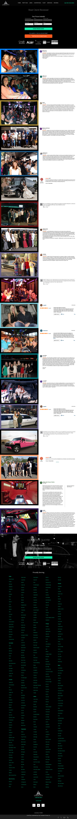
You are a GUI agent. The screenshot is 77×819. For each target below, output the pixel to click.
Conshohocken (23, 784)
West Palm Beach (61, 783)
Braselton (35, 716)
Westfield (22, 720)
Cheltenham (23, 774)
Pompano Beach (60, 765)
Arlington (10, 594)
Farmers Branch (11, 621)
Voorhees (35, 677)
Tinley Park (47, 646)
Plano (10, 596)
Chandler (59, 591)
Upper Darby (23, 744)
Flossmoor (47, 689)
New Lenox (47, 741)
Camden (22, 746)
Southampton (23, 705)
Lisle (46, 729)
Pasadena (10, 699)
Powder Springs (48, 584)
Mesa (59, 596)
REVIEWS (56, 2)
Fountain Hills (60, 626)
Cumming (35, 734)
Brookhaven (35, 719)
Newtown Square (36, 647)
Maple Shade (35, 622)
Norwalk (22, 667)
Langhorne (35, 612)
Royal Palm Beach (61, 768)
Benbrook (10, 650)
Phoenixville (35, 657)
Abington (22, 754)
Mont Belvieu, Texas (12, 747)
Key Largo (59, 733)
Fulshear (10, 722)
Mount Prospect (48, 739)
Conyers (34, 729)
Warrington (35, 682)
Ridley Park (35, 667)
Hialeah (59, 680)
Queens (10, 784)
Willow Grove (35, 690)
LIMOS (30, 2)
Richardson (11, 634)
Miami (59, 665)
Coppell (10, 619)
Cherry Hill (23, 734)
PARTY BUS (25, 2)
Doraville (34, 741)
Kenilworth (47, 714)
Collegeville (23, 779)
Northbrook (47, 636)
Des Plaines (48, 676)
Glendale (59, 598)
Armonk (22, 597)
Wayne (22, 731)
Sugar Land (11, 682)
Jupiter (59, 725)
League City (11, 692)
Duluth (34, 749)
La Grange (47, 716)
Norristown (35, 652)
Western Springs (48, 782)
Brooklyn (10, 781)
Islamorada (60, 723)
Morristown (23, 657)
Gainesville (35, 759)
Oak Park (47, 746)
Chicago (47, 623)
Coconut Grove (60, 703)
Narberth (34, 640)
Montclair (22, 655)
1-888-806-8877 (38, 797)
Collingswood (23, 782)
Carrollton (10, 614)
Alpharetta (35, 701)
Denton (10, 606)
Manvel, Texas (11, 740)
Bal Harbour (60, 693)
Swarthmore (35, 672)
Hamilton (35, 597)
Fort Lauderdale (60, 670)
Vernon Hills (48, 779)
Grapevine (10, 586)
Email (35, 18)
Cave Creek (60, 621)
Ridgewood (23, 685)
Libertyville (47, 724)
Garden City (23, 625)
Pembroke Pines (60, 690)
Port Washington (24, 677)
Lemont (47, 721)
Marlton (34, 625)
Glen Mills (35, 589)
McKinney (10, 631)
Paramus (22, 672)
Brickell (59, 698)
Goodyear (59, 631)
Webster (10, 772)
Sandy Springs (48, 587)
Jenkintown (35, 607)
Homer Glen (48, 709)
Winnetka (59, 579)
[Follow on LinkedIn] (38, 805)
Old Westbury (23, 670)
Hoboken (22, 592)
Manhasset (23, 650)
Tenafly (22, 717)
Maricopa (59, 636)
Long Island (23, 579)
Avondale (59, 613)
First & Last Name (28, 18)
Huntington (23, 637)
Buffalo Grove (48, 664)
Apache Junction (61, 608)
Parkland (59, 758)
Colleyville (10, 589)
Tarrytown (23, 715)
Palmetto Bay (60, 755)
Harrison (22, 632)
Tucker (47, 607)
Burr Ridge (47, 666)
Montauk (22, 652)
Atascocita (10, 702)
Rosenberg (11, 757)
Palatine (47, 754)
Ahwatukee (60, 603)
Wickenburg (60, 661)
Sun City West (60, 651)
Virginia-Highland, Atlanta (50, 617)
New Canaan (23, 662)
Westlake (10, 675)
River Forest (48, 759)
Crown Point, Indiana (49, 671)
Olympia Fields (48, 749)
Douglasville (35, 744)
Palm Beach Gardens (61, 750)
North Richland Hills (12, 663)
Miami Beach (60, 745)
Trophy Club (11, 673)
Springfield (35, 670)
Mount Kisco (23, 660)
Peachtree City (48, 582)
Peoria (59, 641)
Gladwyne (35, 587)
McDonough (35, 782)
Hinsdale (47, 626)
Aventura (59, 678)
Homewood (48, 711)
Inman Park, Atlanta (36, 769)
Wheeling (47, 787)
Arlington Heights (48, 654)
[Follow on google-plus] (64, 817)
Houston (10, 679)
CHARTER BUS (37, 2)
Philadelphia (23, 729)
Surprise (59, 659)
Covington (35, 731)
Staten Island (23, 577)
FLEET (44, 2)
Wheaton (47, 784)
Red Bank (22, 682)
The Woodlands (11, 684)
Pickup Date (27, 22)
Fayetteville (35, 754)
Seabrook (10, 760)
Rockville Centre (24, 687)
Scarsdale (22, 697)
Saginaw (10, 665)
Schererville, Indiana (49, 769)
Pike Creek (35, 660)
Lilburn (34, 779)
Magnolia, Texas (11, 737)
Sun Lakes (59, 656)
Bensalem (23, 749)
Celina (10, 616)
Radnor (34, 665)
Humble (10, 727)
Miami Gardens (60, 685)
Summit (22, 710)
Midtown (34, 784)
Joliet (46, 641)
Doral (59, 715)
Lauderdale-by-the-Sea (62, 740)
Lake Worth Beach (61, 738)
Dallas (10, 576)
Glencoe (47, 699)
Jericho (22, 640)
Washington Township (37, 685)
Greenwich (23, 630)
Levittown (35, 617)
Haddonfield (35, 594)
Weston (59, 675)
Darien (22, 612)
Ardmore (22, 759)
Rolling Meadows (48, 764)
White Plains (23, 725)
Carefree (59, 618)
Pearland (10, 689)
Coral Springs (60, 705)
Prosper (10, 581)
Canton (34, 724)
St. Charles (47, 774)
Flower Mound (11, 579)
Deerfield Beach (60, 710)
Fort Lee (22, 622)
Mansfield (10, 660)
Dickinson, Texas (12, 717)
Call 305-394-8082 (69, 3)
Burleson (10, 653)
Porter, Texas (11, 752)
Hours (44, 22)
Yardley (34, 692)
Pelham (22, 675)
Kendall (59, 728)
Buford (34, 721)
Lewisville (10, 629)
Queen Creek (60, 593)
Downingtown (35, 577)
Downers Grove (48, 679)
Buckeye (59, 616)
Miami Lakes (60, 748)
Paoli (34, 655)
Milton (34, 787)
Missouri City (11, 745)
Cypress (10, 694)
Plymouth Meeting (36, 662)
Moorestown (35, 635)
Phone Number (46, 18)
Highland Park (11, 626)
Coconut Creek (60, 700)
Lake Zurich (48, 719)
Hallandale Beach (61, 718)
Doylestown (23, 739)
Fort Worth (11, 643)
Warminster (35, 680)
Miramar (59, 683)
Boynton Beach (60, 695)
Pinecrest (59, 760)
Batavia (47, 659)
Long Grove (47, 734)
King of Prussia (23, 736)
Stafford (10, 765)
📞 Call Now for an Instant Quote (38, 36)
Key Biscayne (60, 730)
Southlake (10, 670)
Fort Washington (36, 584)
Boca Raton (60, 673)
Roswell (34, 704)
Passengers (36, 22)
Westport (22, 722)
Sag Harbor (23, 695)
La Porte (10, 735)
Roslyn (22, 690)
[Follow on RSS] (67, 817)
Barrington (47, 656)
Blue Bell (22, 764)
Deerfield (47, 674)
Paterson (22, 587)
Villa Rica (47, 612)
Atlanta (34, 696)
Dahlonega (35, 736)
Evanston (47, 686)
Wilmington (23, 751)
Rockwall (10, 584)
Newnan (47, 577)
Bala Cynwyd (23, 741)
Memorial (10, 742)
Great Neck (23, 627)
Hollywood (59, 688)
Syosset (22, 712)
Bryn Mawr (23, 769)
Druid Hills (35, 746)
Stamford (22, 707)
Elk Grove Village (48, 681)
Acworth (34, 711)
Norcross (47, 579)
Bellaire (10, 707)
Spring (10, 697)
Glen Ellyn (47, 696)
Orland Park (48, 751)
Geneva (47, 694)
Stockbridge (48, 597)
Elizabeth (22, 589)
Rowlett (10, 636)
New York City (11, 778)
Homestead (60, 720)
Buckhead (35, 706)
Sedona (59, 649)
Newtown (35, 650)
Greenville (35, 592)
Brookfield (47, 661)
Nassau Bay (11, 750)
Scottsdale (59, 586)
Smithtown (23, 702)
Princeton (22, 680)
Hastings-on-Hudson (24, 635)
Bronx (10, 786)
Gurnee (47, 704)
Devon (22, 787)
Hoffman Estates (48, 706)
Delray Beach (60, 713)
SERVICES (49, 2)
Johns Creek (35, 699)
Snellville (47, 594)
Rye (21, 692)
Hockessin (35, 602)
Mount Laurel (35, 637)
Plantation (59, 763)
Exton (34, 582)
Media (34, 630)
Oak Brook (47, 744)
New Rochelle (23, 665)
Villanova (35, 675)
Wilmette (59, 577)
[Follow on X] (43, 805)
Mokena (47, 736)
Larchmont (23, 642)
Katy (9, 687)
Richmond (10, 755)
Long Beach (23, 645)
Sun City (59, 654)
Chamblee (35, 726)
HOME (19, 2)
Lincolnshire (48, 726)
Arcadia (59, 611)
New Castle (35, 642)
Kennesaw (35, 774)
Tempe (59, 601)
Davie (59, 708)
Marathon (59, 743)
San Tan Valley (60, 646)
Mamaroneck (23, 647)
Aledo (10, 645)
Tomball (10, 770)
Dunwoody (35, 751)
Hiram (34, 764)
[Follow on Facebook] (33, 805)
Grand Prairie (11, 624)
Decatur (34, 739)
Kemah (10, 730)
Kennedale (11, 668)
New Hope (35, 645)
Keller (10, 591)
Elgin (46, 649)
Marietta (34, 709)
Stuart (59, 773)
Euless (10, 655)
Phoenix (59, 583)
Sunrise (59, 778)
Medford (34, 627)
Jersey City (23, 584)
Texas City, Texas (12, 767)
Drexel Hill (35, 579)
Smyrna (47, 592)
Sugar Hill (47, 602)
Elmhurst (47, 684)
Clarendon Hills (48, 669)
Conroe (10, 712)
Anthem (59, 606)
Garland (10, 601)
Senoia (47, 589)
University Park (11, 639)
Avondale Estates (36, 714)
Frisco (10, 599)
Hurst (10, 658)
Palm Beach (60, 753)
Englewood (23, 617)
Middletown (35, 632)
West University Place (12, 775)
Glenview (47, 701)
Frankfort (47, 691)
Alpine (22, 594)
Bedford (10, 648)
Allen (10, 611)
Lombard (47, 731)
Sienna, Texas (11, 762)
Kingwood (10, 732)
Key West (59, 735)
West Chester (35, 687)
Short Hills (23, 700)
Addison (10, 609)
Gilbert (59, 588)
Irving (10, 604)
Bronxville (22, 607)
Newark (22, 582)
